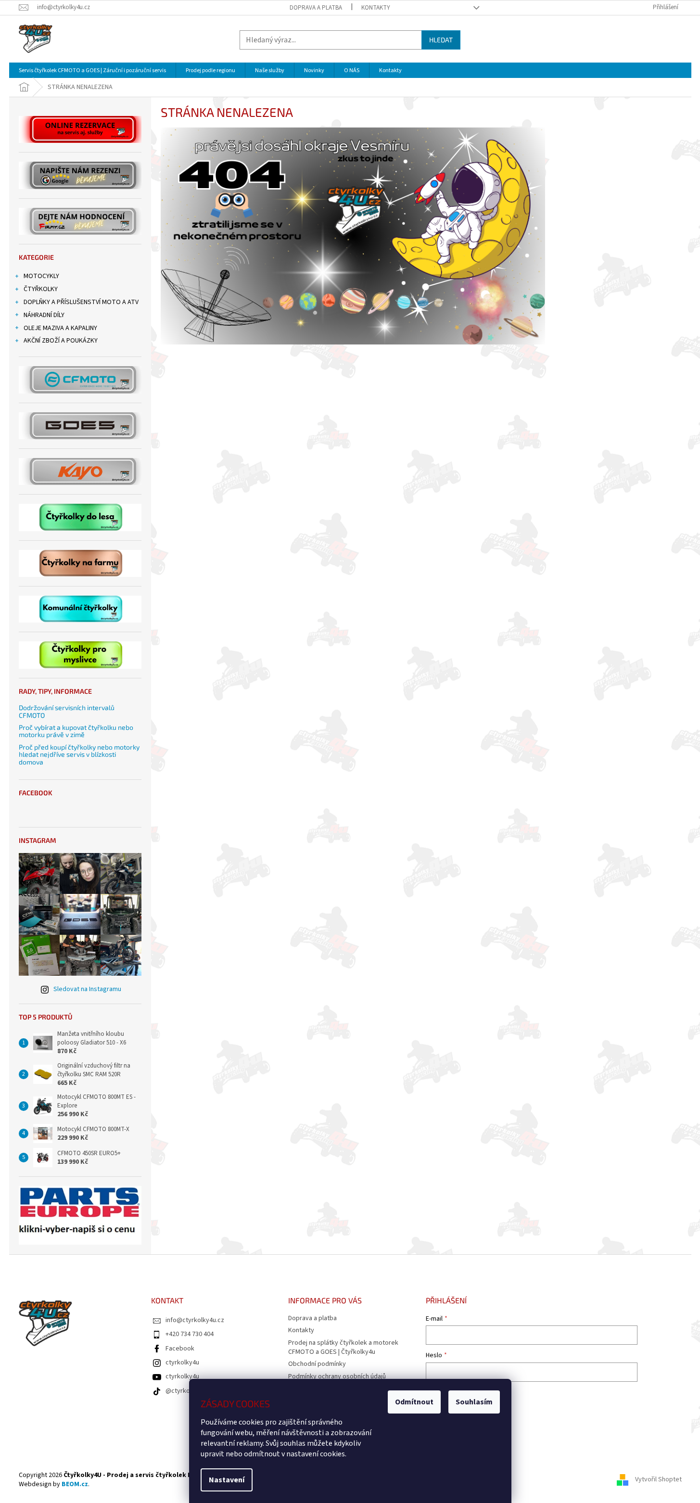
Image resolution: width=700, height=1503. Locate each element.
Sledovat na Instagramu (87, 989)
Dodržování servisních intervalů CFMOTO (67, 711)
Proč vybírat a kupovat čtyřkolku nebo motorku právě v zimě (76, 731)
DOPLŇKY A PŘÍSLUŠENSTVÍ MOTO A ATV (81, 302)
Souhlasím (474, 1402)
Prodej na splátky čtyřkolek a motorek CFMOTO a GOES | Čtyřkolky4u (343, 1347)
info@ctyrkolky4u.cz (194, 1320)
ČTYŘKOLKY (41, 289)
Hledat (441, 40)
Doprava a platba (316, 7)
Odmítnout (414, 1402)
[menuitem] (92, 70)
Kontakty (375, 7)
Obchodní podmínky (317, 1364)
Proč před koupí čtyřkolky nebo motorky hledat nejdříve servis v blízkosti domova (79, 754)
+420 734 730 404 (189, 1334)
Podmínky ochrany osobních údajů (337, 1376)
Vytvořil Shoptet (658, 1479)
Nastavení (226, 1480)
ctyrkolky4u (182, 1362)
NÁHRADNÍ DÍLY (44, 315)
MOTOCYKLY (41, 276)
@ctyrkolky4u (185, 1391)
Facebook (179, 1348)
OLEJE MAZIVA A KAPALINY (60, 328)
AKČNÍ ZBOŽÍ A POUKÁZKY (61, 340)
